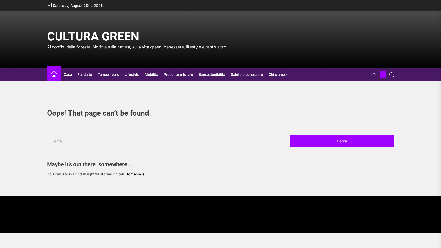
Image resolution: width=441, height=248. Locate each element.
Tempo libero (108, 74)
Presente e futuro (178, 74)
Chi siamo (277, 74)
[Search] (391, 74)
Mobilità (151, 74)
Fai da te (85, 74)
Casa (68, 74)
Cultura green (93, 36)
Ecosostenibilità (212, 74)
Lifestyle (132, 74)
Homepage (134, 174)
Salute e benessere (247, 74)
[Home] (54, 74)
